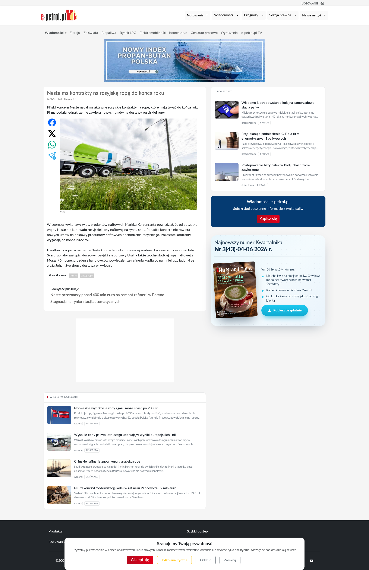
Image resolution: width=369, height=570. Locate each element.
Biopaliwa (108, 33)
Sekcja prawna (280, 15)
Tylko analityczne (174, 560)
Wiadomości (223, 15)
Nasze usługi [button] (311, 15)
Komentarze (178, 33)
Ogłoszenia (229, 33)
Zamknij (230, 560)
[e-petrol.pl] (59, 15)
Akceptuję (140, 560)
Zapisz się (268, 219)
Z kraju (75, 33)
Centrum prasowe (204, 33)
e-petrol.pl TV (251, 33)
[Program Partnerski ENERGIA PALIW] (125, 381)
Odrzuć (205, 560)
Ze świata (90, 33)
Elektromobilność (153, 33)
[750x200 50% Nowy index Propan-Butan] (184, 60)
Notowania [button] (195, 15)
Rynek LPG (128, 33)
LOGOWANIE (310, 3)
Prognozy (251, 15)
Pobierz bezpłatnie (287, 310)
